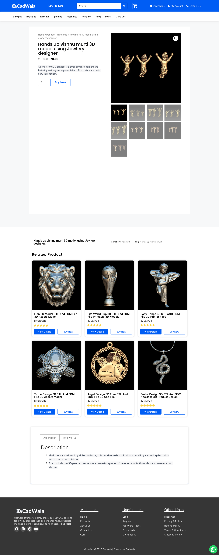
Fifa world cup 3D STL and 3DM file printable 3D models (108, 315)
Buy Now (60, 82)
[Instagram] (23, 529)
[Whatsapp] (213, 549)
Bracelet (31, 16)
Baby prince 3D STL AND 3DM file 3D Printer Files (160, 315)
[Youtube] (36, 529)
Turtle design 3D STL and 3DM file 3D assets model (54, 395)
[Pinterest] (29, 529)
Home (41, 34)
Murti (108, 16)
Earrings (44, 16)
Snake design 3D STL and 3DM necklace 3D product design (160, 395)
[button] (175, 38)
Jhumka (58, 16)
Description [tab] (49, 437)
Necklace (72, 16)
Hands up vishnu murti (151, 242)
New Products (55, 5)
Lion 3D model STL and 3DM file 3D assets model (55, 315)
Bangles (17, 16)
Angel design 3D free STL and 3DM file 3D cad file (107, 395)
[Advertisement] (109, 187)
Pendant (86, 16)
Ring (98, 16)
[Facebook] (16, 529)
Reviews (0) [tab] (69, 437)
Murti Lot (120, 16)
